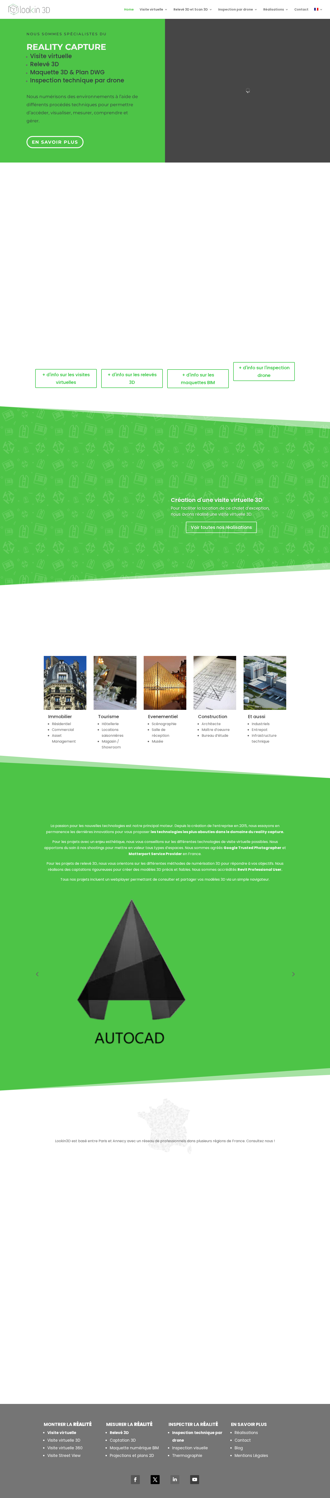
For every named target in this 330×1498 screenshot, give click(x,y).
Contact (301, 10)
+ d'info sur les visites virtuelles (66, 378)
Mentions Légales (251, 1455)
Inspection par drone (235, 10)
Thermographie (187, 1455)
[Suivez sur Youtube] (194, 1479)
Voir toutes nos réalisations (221, 527)
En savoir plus (55, 142)
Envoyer (236, 1367)
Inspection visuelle (190, 1448)
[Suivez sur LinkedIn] (174, 1479)
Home (129, 10)
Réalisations (273, 10)
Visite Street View (64, 1455)
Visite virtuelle (151, 10)
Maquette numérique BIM (134, 1448)
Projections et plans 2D (132, 1455)
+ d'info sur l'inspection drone (264, 371)
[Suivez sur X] (155, 1479)
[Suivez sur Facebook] (135, 1479)
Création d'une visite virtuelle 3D (216, 500)
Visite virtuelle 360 (65, 1448)
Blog (239, 1448)
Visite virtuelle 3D (63, 1440)
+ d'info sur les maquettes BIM (198, 379)
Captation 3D (123, 1440)
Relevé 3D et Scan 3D (191, 10)
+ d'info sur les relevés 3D (132, 378)
